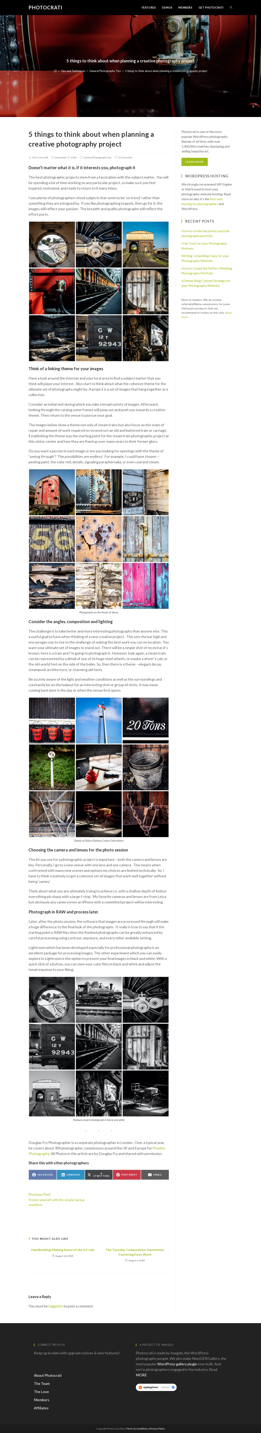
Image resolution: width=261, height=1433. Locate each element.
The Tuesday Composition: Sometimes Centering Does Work (135, 1252)
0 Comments (125, 157)
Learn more (195, 161)
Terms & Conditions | (138, 1428)
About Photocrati (48, 1375)
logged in (56, 1306)
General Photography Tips (97, 157)
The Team (42, 1383)
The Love (41, 1391)
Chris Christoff (40, 157)
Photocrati (45, 7)
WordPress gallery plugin (177, 1364)
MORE (141, 1375)
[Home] (55, 71)
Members (41, 1400)
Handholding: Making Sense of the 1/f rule (62, 1250)
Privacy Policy (157, 1428)
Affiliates (41, 1408)
